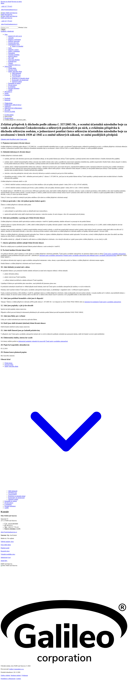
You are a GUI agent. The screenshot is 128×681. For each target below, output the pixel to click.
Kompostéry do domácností (20, 80)
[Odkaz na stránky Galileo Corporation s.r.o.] (64, 663)
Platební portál (5, 548)
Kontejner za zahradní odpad (20, 78)
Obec (6, 34)
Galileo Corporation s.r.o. (16, 669)
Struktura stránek (16, 675)
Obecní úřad (8, 66)
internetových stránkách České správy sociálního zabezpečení (103, 302)
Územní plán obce (13, 43)
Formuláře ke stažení (14, 83)
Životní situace (12, 85)
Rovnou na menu (17, 1)
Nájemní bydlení (17, 81)
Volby (10, 48)
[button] (65, 489)
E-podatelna (11, 86)
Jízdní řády (4, 560)
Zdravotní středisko (14, 60)
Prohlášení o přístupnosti (8, 678)
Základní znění (5, 139)
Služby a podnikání (14, 51)
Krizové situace (12, 56)
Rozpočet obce (5, 551)
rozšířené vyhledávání (7, 31)
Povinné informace (13, 88)
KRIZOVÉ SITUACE (15, 36)
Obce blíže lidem (6, 545)
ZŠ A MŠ (11, 58)
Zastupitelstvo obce (14, 44)
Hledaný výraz (22, 27)
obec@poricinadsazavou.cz (9, 532)
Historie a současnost (14, 39)
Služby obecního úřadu (15, 71)
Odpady (10, 63)
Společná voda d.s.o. (14, 65)
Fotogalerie (11, 53)
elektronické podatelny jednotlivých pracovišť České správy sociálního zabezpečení (43, 341)
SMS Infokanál (16, 73)
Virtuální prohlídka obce (8, 554)
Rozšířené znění (14, 139)
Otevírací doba (12, 70)
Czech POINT (16, 76)
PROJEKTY (8, 92)
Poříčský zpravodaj (14, 41)
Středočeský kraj (6, 557)
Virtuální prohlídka (13, 54)
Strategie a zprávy (13, 49)
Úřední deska (12, 68)
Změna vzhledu (5, 675)
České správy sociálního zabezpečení (115, 254)
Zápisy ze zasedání (17, 46)
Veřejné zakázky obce (7, 541)
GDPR (10, 90)
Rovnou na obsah (6, 1)
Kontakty (7, 95)
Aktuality (11, 38)
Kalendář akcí (12, 61)
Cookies (18, 678)
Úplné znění (23, 139)
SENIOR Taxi (16, 75)
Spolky (6, 93)
